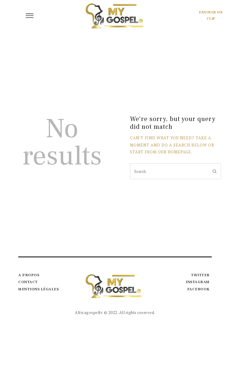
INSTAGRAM (198, 282)
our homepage (174, 152)
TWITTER (200, 275)
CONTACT (28, 282)
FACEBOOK (198, 289)
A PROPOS (28, 275)
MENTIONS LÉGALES (38, 289)
